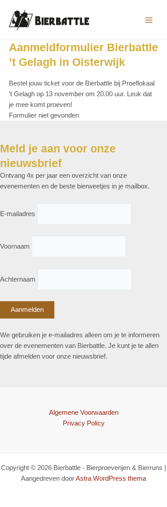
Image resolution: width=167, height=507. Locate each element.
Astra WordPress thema (111, 478)
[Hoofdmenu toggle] (148, 20)
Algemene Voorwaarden (83, 412)
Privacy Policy (84, 423)
